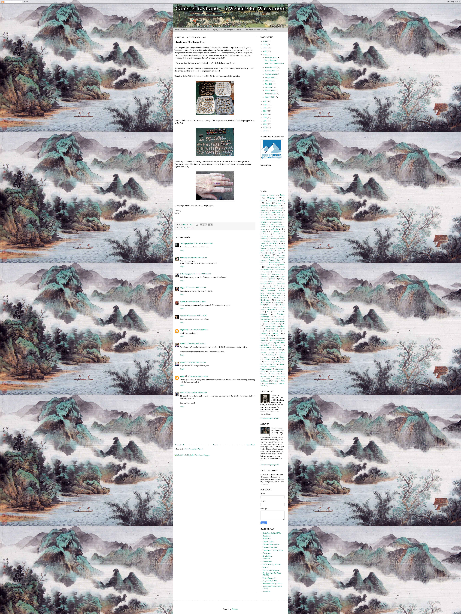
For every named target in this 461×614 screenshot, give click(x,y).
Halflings (282, 279)
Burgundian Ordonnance (273, 219)
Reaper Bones (270, 328)
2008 (265, 131)
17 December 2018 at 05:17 (198, 330)
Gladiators (264, 276)
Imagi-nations (266, 283)
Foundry (263, 265)
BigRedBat (184, 330)
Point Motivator (280, 319)
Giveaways (276, 274)
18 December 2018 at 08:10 (197, 393)
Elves (280, 250)
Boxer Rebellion (267, 215)
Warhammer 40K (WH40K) (272, 584)
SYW (280, 350)
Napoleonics (266, 300)
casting (263, 224)
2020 (265, 48)
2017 (265, 101)
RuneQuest (277, 331)
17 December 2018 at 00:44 (196, 288)
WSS (275, 381)
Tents (273, 352)
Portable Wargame (278, 321)
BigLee (182, 288)
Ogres (276, 307)
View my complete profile (270, 418)
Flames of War (274, 260)
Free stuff (272, 265)
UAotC (282, 357)
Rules (267, 331)
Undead (268, 359)
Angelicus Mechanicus (270, 205)
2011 (265, 121)
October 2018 (270, 71)
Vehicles (263, 364)
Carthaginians (276, 222)
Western (268, 378)
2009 (265, 127)
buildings (282, 217)
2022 (265, 41)
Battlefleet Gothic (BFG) (272, 533)
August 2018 (270, 77)
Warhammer (266, 369)
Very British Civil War (270, 581)
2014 (265, 111)
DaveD (182, 344)
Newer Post (179, 445)
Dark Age (274, 243)
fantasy (268, 255)
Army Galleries (181, 30)
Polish (266, 321)
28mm (271, 197)
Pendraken (278, 317)
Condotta (264, 231)
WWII (283, 381)
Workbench (265, 381)
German (264, 274)
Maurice (279, 293)
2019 (265, 51)
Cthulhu (266, 241)
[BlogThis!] (203, 224)
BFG (269, 210)
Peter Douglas (185, 274)
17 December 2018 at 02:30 (196, 302)
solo (271, 340)
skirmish (263, 340)
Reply (182, 250)
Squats (279, 347)
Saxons (263, 336)
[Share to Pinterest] (211, 224)
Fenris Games (281, 255)
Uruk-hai (268, 362)
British (280, 215)
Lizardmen (270, 290)
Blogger (235, 609)
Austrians (271, 208)
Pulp (283, 324)
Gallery (268, 272)
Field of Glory (269, 258)
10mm (272, 195)
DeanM (182, 302)
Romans (282, 328)
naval (279, 300)
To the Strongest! (271, 355)
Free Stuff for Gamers (200, 30)
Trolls (265, 357)
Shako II (265, 567)
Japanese (267, 286)
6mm (268, 203)
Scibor (279, 336)
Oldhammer (271, 309)
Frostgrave (280, 269)
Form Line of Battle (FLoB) (273, 550)
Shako (280, 338)
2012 (265, 118)
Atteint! (263, 208)
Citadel (263, 226)
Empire (263, 253)
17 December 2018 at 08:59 (198, 376)
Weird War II (280, 376)
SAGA (276, 333)
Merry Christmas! (271, 60)
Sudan (271, 350)
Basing (280, 208)
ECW (270, 250)
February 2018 (270, 94)
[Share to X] (206, 224)
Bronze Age (265, 217)
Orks (269, 312)
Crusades (282, 238)
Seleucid (272, 338)
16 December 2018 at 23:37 (201, 274)
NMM (262, 305)
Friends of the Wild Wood (274, 267)
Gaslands (278, 272)
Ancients (279, 203)
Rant (283, 326)
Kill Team (277, 286)
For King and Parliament (274, 262)
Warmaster (264, 374)
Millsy (182, 376)
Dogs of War (265, 246)
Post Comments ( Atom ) (194, 449)
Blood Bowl (264, 212)
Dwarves (272, 248)
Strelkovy (264, 350)
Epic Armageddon (278, 253)
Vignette (272, 364)
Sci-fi (270, 336)
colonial (275, 229)
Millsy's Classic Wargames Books (227, 30)
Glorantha (273, 276)
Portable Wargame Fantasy (256, 30)
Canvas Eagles (268, 542)
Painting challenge (187, 228)
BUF (273, 217)
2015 (265, 108)
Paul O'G (183, 393)
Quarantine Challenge (271, 326)
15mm (282, 195)
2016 (265, 104)
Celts (271, 224)
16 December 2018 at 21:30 (203, 244)
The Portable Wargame (271, 570)
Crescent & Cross (267, 236)
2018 (265, 54)
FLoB (262, 262)
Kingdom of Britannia (268, 288)
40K (262, 201)
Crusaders (273, 238)
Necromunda (265, 302)
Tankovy (264, 352)
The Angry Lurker (186, 244)
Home (215, 445)
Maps (270, 293)
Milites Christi (277, 295)
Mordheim (264, 298)
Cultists (275, 241)
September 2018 (271, 74)
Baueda (263, 210)
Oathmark (267, 307)
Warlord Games (275, 371)
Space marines (266, 347)
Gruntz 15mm (267, 556)
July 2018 (268, 81)
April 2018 (269, 87)
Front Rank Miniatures (267, 269)
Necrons (278, 302)
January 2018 (270, 97)
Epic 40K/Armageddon (271, 544)
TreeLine (282, 355)
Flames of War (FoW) (270, 547)
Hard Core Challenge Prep (274, 63)
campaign (264, 222)
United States (280, 359)
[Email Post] (196, 224)
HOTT (279, 281)
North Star (281, 305)
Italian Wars (281, 283)
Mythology (277, 297)
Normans (270, 305)
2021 (265, 45)
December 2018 (271, 57)
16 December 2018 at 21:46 (197, 257)
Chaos (278, 224)
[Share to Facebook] (209, 224)
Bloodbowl (266, 536)
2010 (265, 124)
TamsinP (183, 316)
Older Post (251, 445)
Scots (263, 338)
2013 (265, 114)
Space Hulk (278, 345)
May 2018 (269, 84)
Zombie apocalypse (270, 383)
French (282, 265)
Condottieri (277, 231)
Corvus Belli (277, 234)
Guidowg (183, 257)
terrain (282, 352)
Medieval (264, 295)
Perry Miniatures (266, 319)
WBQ (271, 376)
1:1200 (263, 195)
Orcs (283, 309)
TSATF (273, 357)
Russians (264, 333)
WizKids (278, 378)
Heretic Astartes (269, 281)
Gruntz (273, 279)
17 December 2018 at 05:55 (196, 344)
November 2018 (271, 67)
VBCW (277, 362)
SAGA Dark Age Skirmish (272, 564)
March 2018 (269, 90)
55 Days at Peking (277, 201)
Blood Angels (278, 210)
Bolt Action (276, 213)
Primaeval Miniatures (271, 324)
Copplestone (264, 234)
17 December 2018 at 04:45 (197, 316)
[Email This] (201, 224)
